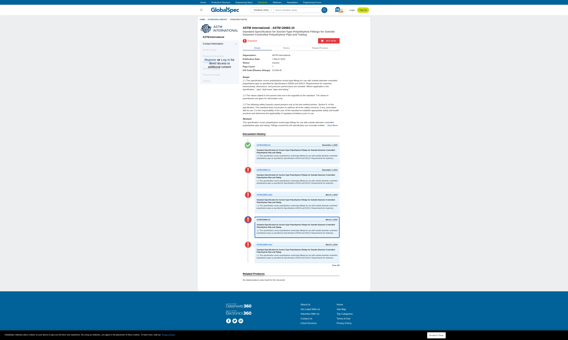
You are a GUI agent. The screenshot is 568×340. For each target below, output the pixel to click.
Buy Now (331, 41)
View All (336, 265)
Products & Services (220, 2)
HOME (202, 19)
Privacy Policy (344, 323)
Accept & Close (436, 335)
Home (203, 2)
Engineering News (243, 2)
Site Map (341, 309)
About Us (305, 304)
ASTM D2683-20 (263, 145)
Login (352, 10)
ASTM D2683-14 (263, 170)
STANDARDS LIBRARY (217, 19)
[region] (284, 335)
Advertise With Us (310, 314)
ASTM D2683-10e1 (264, 245)
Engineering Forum (312, 2)
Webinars (277, 2)
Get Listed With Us (310, 309)
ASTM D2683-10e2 (264, 195)
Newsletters (292, 2)
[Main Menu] (202, 10)
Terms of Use (343, 318)
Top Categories (345, 314)
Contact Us (306, 318)
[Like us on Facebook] (228, 321)
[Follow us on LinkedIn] (240, 321)
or (217, 59)
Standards (262, 2)
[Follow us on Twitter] (234, 321)
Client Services (309, 323)
